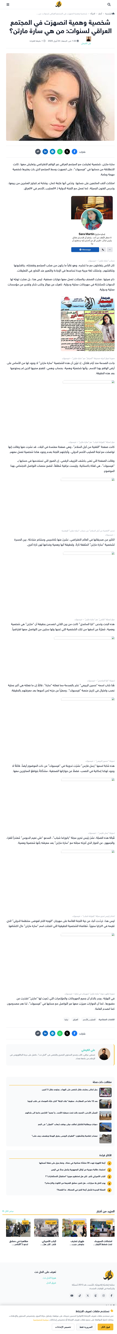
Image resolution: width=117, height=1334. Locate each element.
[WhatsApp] (60, 151)
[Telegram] (52, 151)
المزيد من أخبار (106, 1210)
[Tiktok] (80, 1296)
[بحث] (109, 5)
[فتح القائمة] (8, 5)
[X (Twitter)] (67, 151)
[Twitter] (88, 1296)
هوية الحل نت (49, 1277)
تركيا (66, 1019)
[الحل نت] (58, 4)
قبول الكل (105, 1327)
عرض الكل (9, 1210)
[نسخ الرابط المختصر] (38, 151)
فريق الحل (51, 1282)
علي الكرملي (88, 1049)
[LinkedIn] (45, 151)
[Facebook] (74, 151)
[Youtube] (72, 1296)
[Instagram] (104, 1296)
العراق (75, 1019)
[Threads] (96, 1296)
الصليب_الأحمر (89, 1019)
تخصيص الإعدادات (63, 1327)
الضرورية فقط (86, 1327)
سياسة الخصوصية (41, 1319)
